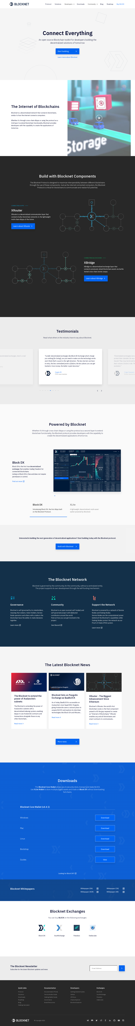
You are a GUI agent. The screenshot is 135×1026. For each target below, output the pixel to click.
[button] (69, 4)
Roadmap (110, 4)
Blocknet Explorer (76, 1002)
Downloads (80, 4)
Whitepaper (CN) (113, 888)
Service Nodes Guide (50, 994)
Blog (101, 4)
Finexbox (99, 997)
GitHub (72, 994)
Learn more (14, 625)
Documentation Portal (51, 992)
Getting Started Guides (77, 992)
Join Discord (55, 625)
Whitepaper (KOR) (87, 892)
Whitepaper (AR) (112, 892)
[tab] (48, 508)
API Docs (73, 997)
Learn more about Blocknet (67, 57)
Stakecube (100, 1000)
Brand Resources (49, 1002)
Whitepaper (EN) (87, 888)
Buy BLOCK (120, 4)
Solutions (58, 4)
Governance (48, 1000)
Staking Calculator (24, 1005)
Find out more (17, 481)
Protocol (48, 4)
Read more (18, 724)
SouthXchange (101, 994)
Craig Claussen (60, 372)
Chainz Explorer (75, 1000)
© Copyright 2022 (39, 1020)
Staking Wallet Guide (50, 997)
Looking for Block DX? (66, 873)
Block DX (99, 992)
